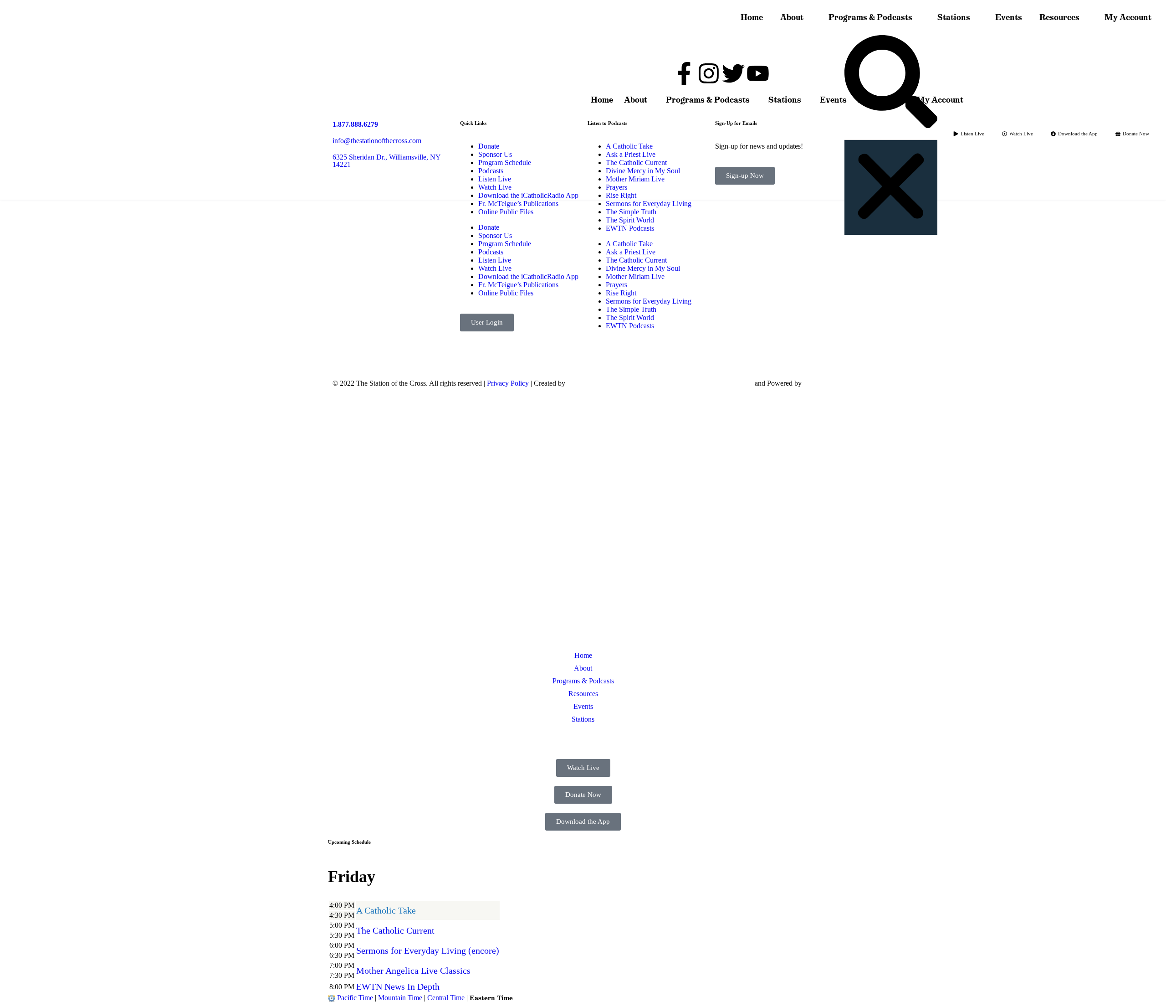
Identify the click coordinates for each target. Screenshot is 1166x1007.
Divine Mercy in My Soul (643, 268)
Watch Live (494, 268)
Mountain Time (400, 998)
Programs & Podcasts (870, 17)
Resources (1059, 17)
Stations (953, 17)
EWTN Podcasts (630, 326)
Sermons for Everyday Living (648, 301)
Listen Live (494, 260)
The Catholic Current (636, 260)
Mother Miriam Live (635, 276)
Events (1008, 17)
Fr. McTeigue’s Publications (518, 285)
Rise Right (621, 293)
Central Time (446, 998)
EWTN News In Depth (398, 986)
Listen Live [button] (364, 742)
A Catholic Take (386, 910)
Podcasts (490, 252)
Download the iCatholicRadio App (528, 276)
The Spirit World (630, 317)
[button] (890, 82)
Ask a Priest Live (630, 252)
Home (752, 17)
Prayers (616, 285)
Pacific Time (355, 998)
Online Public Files (505, 293)
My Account (1128, 17)
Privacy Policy (508, 383)
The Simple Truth (631, 309)
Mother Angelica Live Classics (413, 971)
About (791, 17)
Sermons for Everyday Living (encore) (427, 950)
